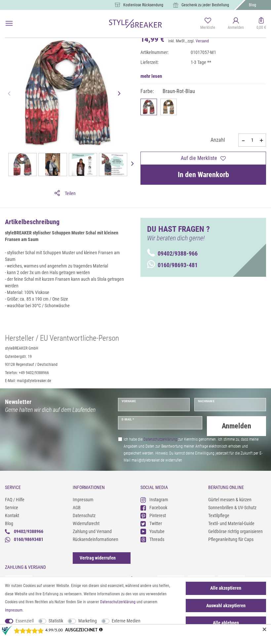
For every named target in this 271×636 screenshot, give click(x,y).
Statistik (56, 620)
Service (11, 507)
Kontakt (12, 515)
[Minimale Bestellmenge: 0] (243, 140)
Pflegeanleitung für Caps (230, 539)
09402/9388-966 (178, 253)
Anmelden (236, 426)
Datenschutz (84, 515)
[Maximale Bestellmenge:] (261, 140)
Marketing (87, 620)
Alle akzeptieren (225, 588)
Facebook (158, 507)
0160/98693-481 (178, 265)
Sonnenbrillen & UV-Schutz (232, 507)
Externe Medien (126, 620)
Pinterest (157, 515)
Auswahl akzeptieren (226, 605)
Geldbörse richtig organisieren (235, 531)
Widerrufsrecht (86, 523)
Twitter (155, 523)
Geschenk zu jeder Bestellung (205, 5)
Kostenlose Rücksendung (143, 5)
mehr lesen (151, 76)
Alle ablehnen (226, 622)
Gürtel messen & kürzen (230, 499)
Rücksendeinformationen (95, 539)
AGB (77, 507)
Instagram (158, 499)
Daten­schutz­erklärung (118, 602)
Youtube (157, 531)
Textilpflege (218, 515)
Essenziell (25, 620)
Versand (202, 41)
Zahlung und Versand (92, 531)
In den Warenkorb (203, 175)
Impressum (83, 499)
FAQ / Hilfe (14, 499)
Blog (252, 5)
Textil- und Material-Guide (231, 523)
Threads (156, 539)
